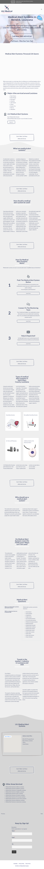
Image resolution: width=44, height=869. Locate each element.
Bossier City (13, 106)
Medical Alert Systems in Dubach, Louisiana (15, 788)
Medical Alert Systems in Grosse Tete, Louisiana (16, 798)
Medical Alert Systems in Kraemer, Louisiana (15, 795)
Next (42, 813)
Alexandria (12, 109)
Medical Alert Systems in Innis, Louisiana (14, 793)
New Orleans (13, 96)
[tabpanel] (31, 622)
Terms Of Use (27, 863)
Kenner (12, 104)
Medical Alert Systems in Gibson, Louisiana (15, 786)
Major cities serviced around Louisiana (22, 93)
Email (13, 837)
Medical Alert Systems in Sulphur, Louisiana (15, 792)
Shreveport (12, 99)
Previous (3, 813)
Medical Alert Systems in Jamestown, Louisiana (16, 802)
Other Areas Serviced (14, 784)
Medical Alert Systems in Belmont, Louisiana (15, 800)
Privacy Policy (21, 863)
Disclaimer (16, 863)
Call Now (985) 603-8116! (22, 36)
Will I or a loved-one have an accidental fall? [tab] (11, 612)
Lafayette (12, 101)
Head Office (29, 736)
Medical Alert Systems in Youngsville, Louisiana (16, 790)
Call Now (13, 1)
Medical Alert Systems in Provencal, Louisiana (15, 796)
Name (13, 830)
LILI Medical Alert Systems (22, 725)
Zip (12, 844)
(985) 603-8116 (19, 2)
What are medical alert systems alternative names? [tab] (12, 607)
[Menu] (41, 9)
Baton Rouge (13, 97)
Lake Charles (13, 102)
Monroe (12, 107)
